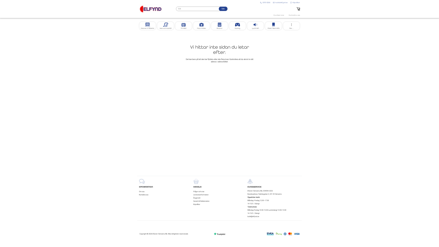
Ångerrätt (196, 198)
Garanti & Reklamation (201, 201)
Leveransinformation (201, 195)
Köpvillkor (196, 204)
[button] (223, 9)
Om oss (142, 191)
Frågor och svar (198, 191)
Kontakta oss (143, 195)
